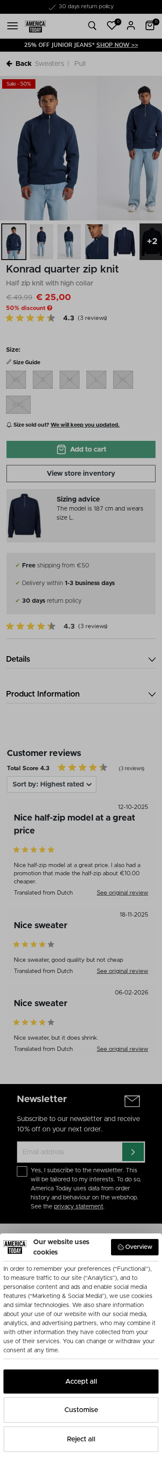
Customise (81, 1409)
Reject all (81, 1439)
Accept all (81, 1381)
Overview (138, 1247)
